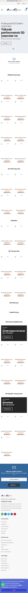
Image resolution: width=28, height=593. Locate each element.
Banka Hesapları (5, 568)
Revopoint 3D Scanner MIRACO (8, 271)
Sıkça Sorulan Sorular (6, 540)
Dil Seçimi (24, 3)
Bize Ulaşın (3, 570)
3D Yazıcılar (4, 522)
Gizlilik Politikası (4, 549)
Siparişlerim (4, 561)
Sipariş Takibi (4, 563)
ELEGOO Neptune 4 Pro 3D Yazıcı (9, 116)
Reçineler (3, 531)
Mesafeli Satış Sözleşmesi (7, 542)
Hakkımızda (4, 545)
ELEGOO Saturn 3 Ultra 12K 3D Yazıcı (10, 189)
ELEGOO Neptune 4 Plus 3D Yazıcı (9, 137)
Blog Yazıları (4, 559)
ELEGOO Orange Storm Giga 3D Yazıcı (10, 95)
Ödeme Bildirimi (5, 565)
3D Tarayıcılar (4, 528)
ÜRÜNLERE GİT (7, 409)
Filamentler (3, 524)
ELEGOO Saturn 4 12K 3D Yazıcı (8, 158)
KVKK (2, 547)
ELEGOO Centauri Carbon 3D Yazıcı (9, 380)
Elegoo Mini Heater (20, 210)
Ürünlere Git (7, 337)
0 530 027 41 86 (6, 501)
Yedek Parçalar (5, 526)
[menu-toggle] (2, 10)
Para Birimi (18, 3)
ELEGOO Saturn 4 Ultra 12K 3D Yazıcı (10, 210)
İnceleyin (5, 43)
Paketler (3, 533)
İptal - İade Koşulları (6, 551)
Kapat (14, 590)
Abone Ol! (13, 485)
